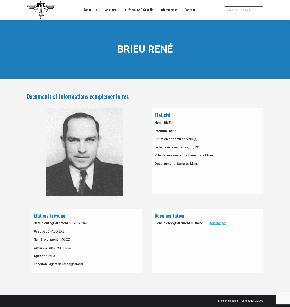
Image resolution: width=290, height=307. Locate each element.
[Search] (259, 9)
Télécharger (218, 223)
